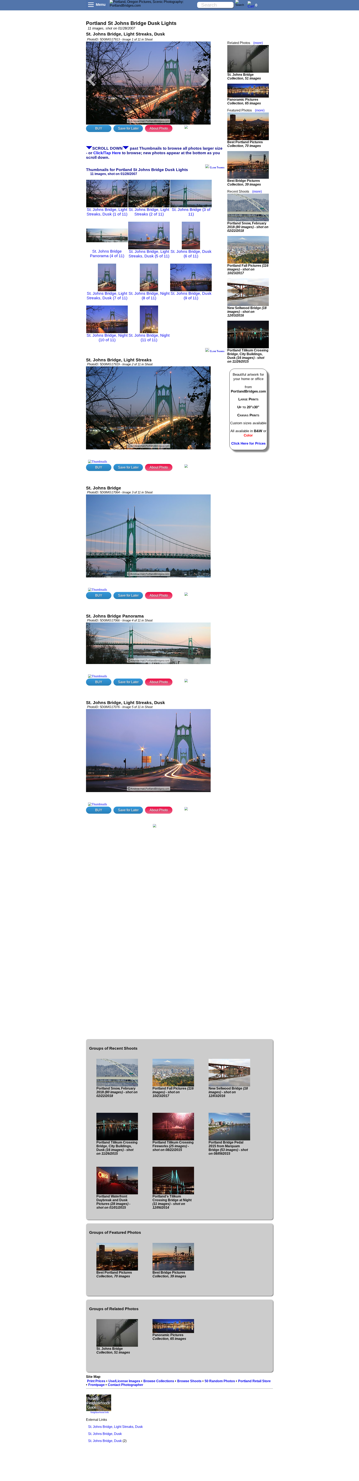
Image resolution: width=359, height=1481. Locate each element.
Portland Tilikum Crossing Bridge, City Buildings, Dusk (247, 356)
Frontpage (96, 1385)
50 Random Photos (220, 1381)
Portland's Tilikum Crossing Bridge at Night (172, 1202)
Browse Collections (158, 1381)
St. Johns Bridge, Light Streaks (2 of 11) (149, 211)
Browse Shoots (189, 1381)
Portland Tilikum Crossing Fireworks (173, 1146)
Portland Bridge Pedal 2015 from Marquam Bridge (228, 1148)
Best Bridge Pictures (244, 182)
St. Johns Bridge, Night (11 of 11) (149, 337)
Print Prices (96, 1381)
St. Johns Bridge (244, 76)
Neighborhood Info (99, 1412)
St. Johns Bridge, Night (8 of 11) (149, 295)
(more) (258, 43)
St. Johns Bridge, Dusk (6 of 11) (191, 253)
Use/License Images (124, 1381)
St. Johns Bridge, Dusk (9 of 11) (191, 295)
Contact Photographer (125, 1385)
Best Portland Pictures (245, 144)
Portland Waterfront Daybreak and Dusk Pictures (113, 1202)
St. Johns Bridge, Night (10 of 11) (107, 337)
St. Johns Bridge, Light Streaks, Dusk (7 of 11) (107, 295)
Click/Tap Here (107, 153)
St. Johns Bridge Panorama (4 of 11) (107, 253)
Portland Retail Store (254, 1381)
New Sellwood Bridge (247, 311)
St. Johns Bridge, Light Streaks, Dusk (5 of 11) (149, 253)
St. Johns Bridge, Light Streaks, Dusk (115, 1426)
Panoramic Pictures (244, 101)
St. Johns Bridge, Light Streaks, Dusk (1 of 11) (107, 211)
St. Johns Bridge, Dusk (105, 1434)
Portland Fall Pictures (247, 269)
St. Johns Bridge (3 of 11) (191, 211)
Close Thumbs (216, 167)
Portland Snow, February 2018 (247, 226)
